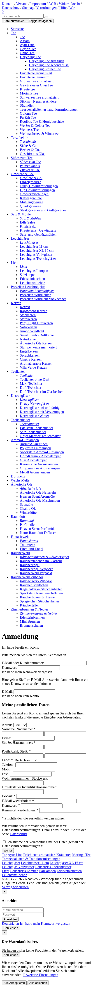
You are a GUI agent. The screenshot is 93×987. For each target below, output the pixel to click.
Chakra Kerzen (31, 359)
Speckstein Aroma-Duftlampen (42, 452)
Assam (25, 41)
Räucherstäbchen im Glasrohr (41, 561)
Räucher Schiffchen (34, 585)
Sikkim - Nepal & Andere (38, 101)
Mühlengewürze (31, 202)
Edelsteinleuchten (32, 279)
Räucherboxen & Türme (37, 597)
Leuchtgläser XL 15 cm (36, 250)
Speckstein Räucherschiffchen (41, 593)
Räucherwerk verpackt (36, 573)
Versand (22, 4)
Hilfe (63, 8)
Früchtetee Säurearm (34, 77)
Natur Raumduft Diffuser (38, 533)
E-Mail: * (8, 796)
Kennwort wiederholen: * (20, 810)
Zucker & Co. (30, 170)
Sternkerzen (28, 319)
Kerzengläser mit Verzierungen (42, 412)
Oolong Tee (28, 113)
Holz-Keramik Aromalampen (40, 456)
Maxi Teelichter (31, 383)
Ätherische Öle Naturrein (38, 492)
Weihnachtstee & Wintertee (39, 133)
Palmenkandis (30, 166)
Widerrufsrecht (69, 4)
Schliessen (11, 928)
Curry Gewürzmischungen (39, 186)
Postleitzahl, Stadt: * (16, 751)
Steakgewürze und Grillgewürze (43, 210)
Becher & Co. (30, 150)
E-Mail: (7, 691)
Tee (4, 855)
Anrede (7, 725)
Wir (71, 8)
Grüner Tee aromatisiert (36, 81)
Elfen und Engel (31, 549)
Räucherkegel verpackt (36, 569)
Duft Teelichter (30, 387)
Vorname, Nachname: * (18, 729)
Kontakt (7, 4)
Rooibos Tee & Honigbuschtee (42, 121)
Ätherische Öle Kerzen (36, 343)
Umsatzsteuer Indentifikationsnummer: (30, 787)
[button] (3, 12)
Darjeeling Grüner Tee (45, 69)
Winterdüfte (28, 512)
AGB (52, 4)
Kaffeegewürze (31, 198)
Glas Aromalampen (33, 460)
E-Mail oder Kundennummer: (23, 663)
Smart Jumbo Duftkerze (37, 335)
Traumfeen (27, 545)
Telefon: (8, 764)
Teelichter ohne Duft (34, 379)
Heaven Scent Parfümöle (37, 529)
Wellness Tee (29, 129)
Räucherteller (29, 605)
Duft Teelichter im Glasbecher (41, 392)
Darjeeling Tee (30, 57)
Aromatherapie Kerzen (36, 363)
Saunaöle (26, 504)
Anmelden (10, 919)
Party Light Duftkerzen (36, 323)
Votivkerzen (28, 327)
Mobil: (7, 769)
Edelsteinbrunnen (32, 617)
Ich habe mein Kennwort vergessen (45, 923)
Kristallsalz (28, 226)
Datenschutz (10, 8)
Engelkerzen (29, 351)
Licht (5, 871)
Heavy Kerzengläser (34, 404)
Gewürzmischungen (34, 194)
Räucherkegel (30, 565)
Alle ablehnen (38, 983)
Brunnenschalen (31, 625)
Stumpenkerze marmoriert (38, 347)
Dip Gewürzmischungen (37, 190)
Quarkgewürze (30, 206)
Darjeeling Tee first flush (46, 61)
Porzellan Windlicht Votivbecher (43, 299)
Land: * (7, 760)
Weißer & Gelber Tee (35, 125)
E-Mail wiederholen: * (18, 801)
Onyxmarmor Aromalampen (40, 468)
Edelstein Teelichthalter (36, 428)
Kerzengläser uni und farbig (40, 408)
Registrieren (10, 923)
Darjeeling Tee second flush (49, 65)
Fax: (5, 774)
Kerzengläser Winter (34, 416)
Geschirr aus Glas (32, 154)
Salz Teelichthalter (33, 432)
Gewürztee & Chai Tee (36, 85)
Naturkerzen (28, 339)
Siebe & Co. (28, 146)
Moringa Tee (29, 93)
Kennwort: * (11, 805)
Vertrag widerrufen (15, 887)
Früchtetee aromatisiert (36, 73)
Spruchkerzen (30, 355)
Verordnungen (46, 8)
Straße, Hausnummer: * (18, 742)
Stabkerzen (28, 315)
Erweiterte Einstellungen (40, 975)
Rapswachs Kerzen (33, 311)
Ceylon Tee (28, 49)
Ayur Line (27, 45)
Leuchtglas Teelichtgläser (38, 258)
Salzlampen (28, 275)
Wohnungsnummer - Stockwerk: (25, 778)
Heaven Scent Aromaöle (37, 496)
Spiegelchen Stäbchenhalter (39, 601)
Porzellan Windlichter (35, 295)
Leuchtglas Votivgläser (36, 254)
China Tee (27, 53)
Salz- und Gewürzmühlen (38, 234)
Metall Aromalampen (35, 472)
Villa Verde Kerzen (33, 367)
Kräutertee (27, 89)
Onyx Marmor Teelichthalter (40, 436)
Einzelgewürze (30, 182)
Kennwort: (9, 667)
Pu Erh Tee (28, 117)
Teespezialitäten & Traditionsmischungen (49, 109)
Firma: (7, 738)
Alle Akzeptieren (14, 983)
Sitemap (28, 8)
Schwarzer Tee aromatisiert (39, 97)
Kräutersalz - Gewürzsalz (38, 230)
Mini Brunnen (30, 621)
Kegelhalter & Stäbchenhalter (41, 589)
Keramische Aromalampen (39, 464)
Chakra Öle (28, 508)
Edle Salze (27, 222)
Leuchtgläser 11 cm (34, 246)
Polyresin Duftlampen (35, 448)
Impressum (38, 4)
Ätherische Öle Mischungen (40, 500)
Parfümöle (27, 525)
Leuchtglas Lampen (34, 271)
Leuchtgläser (11, 863)
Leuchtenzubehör (32, 283)
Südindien (27, 105)
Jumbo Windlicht (32, 331)
